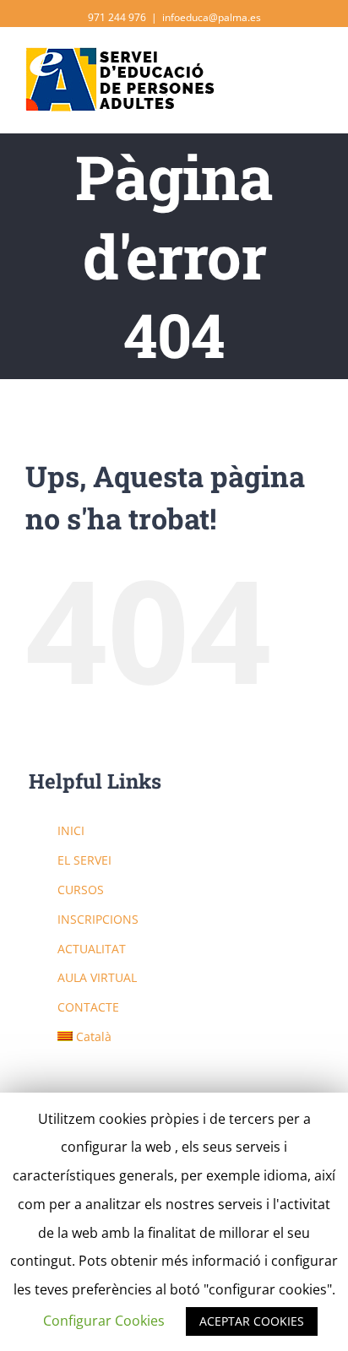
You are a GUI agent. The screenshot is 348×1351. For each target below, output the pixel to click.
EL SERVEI (84, 860)
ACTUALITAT (91, 949)
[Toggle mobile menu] (316, 68)
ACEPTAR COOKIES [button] (251, 1321)
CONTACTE (88, 1007)
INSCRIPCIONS (98, 919)
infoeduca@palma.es (211, 17)
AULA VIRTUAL (97, 977)
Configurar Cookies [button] (104, 1320)
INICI (70, 830)
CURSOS (80, 890)
